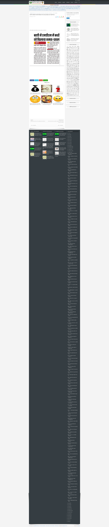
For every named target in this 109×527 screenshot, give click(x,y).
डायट (73, 58)
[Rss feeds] (79, 0)
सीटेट (78, 92)
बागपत (29, 8)
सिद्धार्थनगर (47, 9)
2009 (69, 521)
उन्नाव (46, 6)
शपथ (73, 83)
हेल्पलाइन (78, 95)
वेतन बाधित (68, 83)
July (69, 503)
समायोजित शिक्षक (68, 90)
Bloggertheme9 (65, 525)
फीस (73, 69)
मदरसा (78, 72)
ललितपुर (77, 8)
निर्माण (69, 61)
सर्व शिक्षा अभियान (77, 91)
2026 (69, 134)
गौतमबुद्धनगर (33, 7)
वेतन (75, 82)
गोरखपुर (78, 6)
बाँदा (78, 7)
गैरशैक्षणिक (68, 55)
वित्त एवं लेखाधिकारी (73, 79)
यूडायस (78, 75)
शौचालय (71, 87)
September (70, 150)
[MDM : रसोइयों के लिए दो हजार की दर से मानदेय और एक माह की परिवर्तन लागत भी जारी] (35, 92)
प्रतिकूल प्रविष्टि (77, 65)
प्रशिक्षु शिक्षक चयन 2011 (76, 67)
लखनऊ (69, 8)
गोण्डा (76, 6)
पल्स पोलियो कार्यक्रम (71, 64)
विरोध (67, 82)
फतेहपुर (56, 7)
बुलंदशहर (36, 8)
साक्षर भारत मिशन (72, 92)
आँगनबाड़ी (71, 47)
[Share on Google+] (60, 16)
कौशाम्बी (69, 6)
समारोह (67, 91)
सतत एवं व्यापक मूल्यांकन (74, 87)
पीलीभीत (54, 7)
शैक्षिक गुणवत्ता (77, 86)
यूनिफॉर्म (67, 76)
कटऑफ (75, 51)
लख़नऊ (79, 8)
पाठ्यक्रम (68, 65)
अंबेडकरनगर (30, 6)
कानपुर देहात (56, 6)
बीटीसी (70, 72)
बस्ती (74, 7)
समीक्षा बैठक (69, 91)
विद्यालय (78, 79)
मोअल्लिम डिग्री (75, 75)
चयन (75, 55)
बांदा (79, 7)
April (69, 507)
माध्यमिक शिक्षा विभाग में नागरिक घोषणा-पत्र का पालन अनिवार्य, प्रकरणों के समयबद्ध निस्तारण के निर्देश (75, 39)
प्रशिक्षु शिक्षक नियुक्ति (69, 68)
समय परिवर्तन (73, 88)
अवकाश (68, 47)
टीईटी (72, 58)
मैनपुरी (62, 8)
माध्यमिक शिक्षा (69, 74)
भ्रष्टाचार (76, 72)
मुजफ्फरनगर (55, 8)
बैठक (71, 72)
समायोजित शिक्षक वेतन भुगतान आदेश (75, 90)
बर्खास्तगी (77, 69)
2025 (69, 136)
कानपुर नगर (59, 6)
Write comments (60, 125)
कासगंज (62, 6)
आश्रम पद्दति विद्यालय (71, 48)
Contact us (39, 0)
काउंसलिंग (68, 53)
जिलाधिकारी (71, 57)
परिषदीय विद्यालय (75, 63)
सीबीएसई (68, 94)
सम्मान (74, 91)
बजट (74, 69)
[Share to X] (58, 16)
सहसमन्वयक (68, 92)
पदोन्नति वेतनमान (71, 63)
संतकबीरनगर (40, 9)
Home (30, 0)
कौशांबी (67, 6)
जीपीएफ (74, 57)
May (69, 506)
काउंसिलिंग (70, 53)
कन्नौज (52, 6)
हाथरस (63, 10)
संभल (42, 9)
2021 (69, 142)
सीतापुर (50, 9)
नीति (73, 61)
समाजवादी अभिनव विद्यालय (70, 89)
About (32, 0)
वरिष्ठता (78, 77)
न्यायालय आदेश (70, 62)
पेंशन (74, 65)
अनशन (75, 46)
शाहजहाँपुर (34, 9)
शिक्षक (77, 83)
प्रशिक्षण (76, 66)
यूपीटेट (69, 76)
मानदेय (72, 74)
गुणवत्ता (70, 54)
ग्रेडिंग (73, 55)
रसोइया (71, 76)
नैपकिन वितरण (75, 61)
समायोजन (78, 89)
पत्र (76, 62)
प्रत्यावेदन (68, 66)
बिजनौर (34, 8)
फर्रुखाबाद (59, 7)
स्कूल (68, 95)
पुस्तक (72, 65)
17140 (67, 46)
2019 (69, 145)
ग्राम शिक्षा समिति (71, 55)
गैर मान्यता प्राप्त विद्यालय (75, 54)
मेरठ (60, 8)
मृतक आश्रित (68, 75)
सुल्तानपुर (54, 9)
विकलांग (74, 78)
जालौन (41, 7)
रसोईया (73, 76)
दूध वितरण (68, 59)
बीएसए (68, 72)
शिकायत (74, 83)
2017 (69, 515)
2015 (69, 518)
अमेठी (35, 6)
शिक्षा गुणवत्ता (71, 85)
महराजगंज (47, 8)
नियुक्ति (75, 60)
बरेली (68, 7)
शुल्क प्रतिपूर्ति (73, 86)
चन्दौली (37, 7)
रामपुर (64, 8)
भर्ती (74, 72)
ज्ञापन (70, 58)
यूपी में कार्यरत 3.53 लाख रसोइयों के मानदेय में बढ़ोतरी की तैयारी (38, 139)
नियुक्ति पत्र (78, 60)
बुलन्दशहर (39, 8)
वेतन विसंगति (71, 83)
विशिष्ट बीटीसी (71, 82)
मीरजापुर (53, 8)
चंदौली (35, 7)
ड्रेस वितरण (76, 58)
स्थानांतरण (71, 95)
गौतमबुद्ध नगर (30, 7)
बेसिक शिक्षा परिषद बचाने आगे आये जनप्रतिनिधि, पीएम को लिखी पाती (38, 121)
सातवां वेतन (76, 92)
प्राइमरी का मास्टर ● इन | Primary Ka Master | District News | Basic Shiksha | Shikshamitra (46, 525)
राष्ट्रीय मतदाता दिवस (69, 77)
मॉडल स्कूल (72, 75)
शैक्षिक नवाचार (68, 87)
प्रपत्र (71, 66)
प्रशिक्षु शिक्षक (71, 67)
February (69, 510)
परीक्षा (78, 63)
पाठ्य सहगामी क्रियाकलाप (76, 64)
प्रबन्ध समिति (73, 66)
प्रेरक (68, 69)
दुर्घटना (78, 58)
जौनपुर (43, 7)
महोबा (49, 8)
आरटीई (78, 47)
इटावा (41, 6)
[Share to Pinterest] (63, 16)
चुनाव (77, 55)
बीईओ (74, 70)
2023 (69, 139)
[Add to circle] (76, 0)
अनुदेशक (78, 46)
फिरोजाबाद (62, 7)
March (69, 509)
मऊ (42, 8)
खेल (75, 53)
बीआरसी (73, 70)
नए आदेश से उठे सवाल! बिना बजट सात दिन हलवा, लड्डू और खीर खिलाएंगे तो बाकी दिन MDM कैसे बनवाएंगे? (58, 94)
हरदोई (61, 9)
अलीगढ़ (37, 6)
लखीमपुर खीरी (73, 8)
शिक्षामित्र (74, 85)
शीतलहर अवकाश (70, 86)
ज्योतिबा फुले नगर (45, 7)
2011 (69, 519)
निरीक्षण (67, 61)
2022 (69, 140)
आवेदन (67, 48)
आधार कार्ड (73, 47)
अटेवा (72, 46)
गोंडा (74, 6)
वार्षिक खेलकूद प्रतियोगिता (70, 78)
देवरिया (51, 7)
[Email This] (61, 16)
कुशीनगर (64, 6)
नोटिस (78, 61)
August (69, 152)
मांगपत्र (68, 73)
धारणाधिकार (73, 59)
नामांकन (68, 60)
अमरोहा (33, 6)
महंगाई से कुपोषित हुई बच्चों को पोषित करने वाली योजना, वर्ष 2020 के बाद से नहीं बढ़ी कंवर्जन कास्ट (58, 104)
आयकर (76, 47)
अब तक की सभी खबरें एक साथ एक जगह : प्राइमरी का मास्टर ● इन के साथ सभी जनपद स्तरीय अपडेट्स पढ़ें (75, 25)
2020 (69, 143)
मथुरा (44, 8)
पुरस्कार (70, 65)
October (69, 149)
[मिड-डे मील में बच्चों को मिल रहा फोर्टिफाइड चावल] (46, 92)
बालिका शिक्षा (70, 70)
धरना (70, 59)
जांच (69, 57)
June (69, 504)
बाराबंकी (32, 8)
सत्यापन (78, 87)
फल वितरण (71, 69)
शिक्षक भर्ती (76, 84)
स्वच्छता (74, 95)
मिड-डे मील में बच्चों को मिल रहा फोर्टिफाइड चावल (46, 93)
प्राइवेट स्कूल (73, 68)
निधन (73, 60)
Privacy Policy (35, 0)
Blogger (79, 525)
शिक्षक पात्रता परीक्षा (71, 84)
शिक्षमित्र (69, 85)
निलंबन (71, 61)
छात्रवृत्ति (70, 56)
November (70, 147)
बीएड (76, 70)
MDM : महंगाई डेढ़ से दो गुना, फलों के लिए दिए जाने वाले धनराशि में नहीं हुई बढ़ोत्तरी (46, 104)
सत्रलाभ (70, 88)
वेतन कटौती (78, 82)
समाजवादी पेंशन (74, 89)
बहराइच (76, 7)
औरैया (49, 6)
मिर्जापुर (51, 8)
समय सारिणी (77, 88)
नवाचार (75, 59)
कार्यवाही (73, 53)
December (69, 146)
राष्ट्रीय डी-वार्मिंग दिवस (76, 76)
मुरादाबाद (59, 8)
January (69, 512)
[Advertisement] (47, 24)
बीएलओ (78, 70)
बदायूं (67, 7)
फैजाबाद (65, 7)
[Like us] (75, 0)
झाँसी (48, 7)
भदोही (41, 8)
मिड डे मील (77, 74)
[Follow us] (78, 0)
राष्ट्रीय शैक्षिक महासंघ (74, 77)
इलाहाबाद (43, 6)
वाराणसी (30, 9)
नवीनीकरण (78, 59)
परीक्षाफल (68, 64)
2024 (69, 137)
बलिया (73, 7)
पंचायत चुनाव (74, 62)
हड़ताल (76, 95)
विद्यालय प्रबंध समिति (74, 80)
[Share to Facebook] (56, 16)
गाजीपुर (73, 6)
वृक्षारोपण (74, 82)
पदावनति (78, 62)
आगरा (39, 6)
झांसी (49, 7)
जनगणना (73, 56)
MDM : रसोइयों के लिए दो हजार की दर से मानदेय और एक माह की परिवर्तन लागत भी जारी (35, 93)
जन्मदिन (75, 56)
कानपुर (54, 6)
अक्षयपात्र (70, 46)
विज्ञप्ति (76, 78)
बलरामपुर (71, 7)
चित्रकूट (39, 7)
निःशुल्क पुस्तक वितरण (71, 60)
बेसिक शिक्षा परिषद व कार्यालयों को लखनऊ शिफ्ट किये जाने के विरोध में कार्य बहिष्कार (62, 148)
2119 (69, 133)
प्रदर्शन (70, 66)
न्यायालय (67, 62)
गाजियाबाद (71, 6)
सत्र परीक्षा (68, 88)
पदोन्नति (68, 63)
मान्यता (74, 74)
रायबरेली (67, 8)
